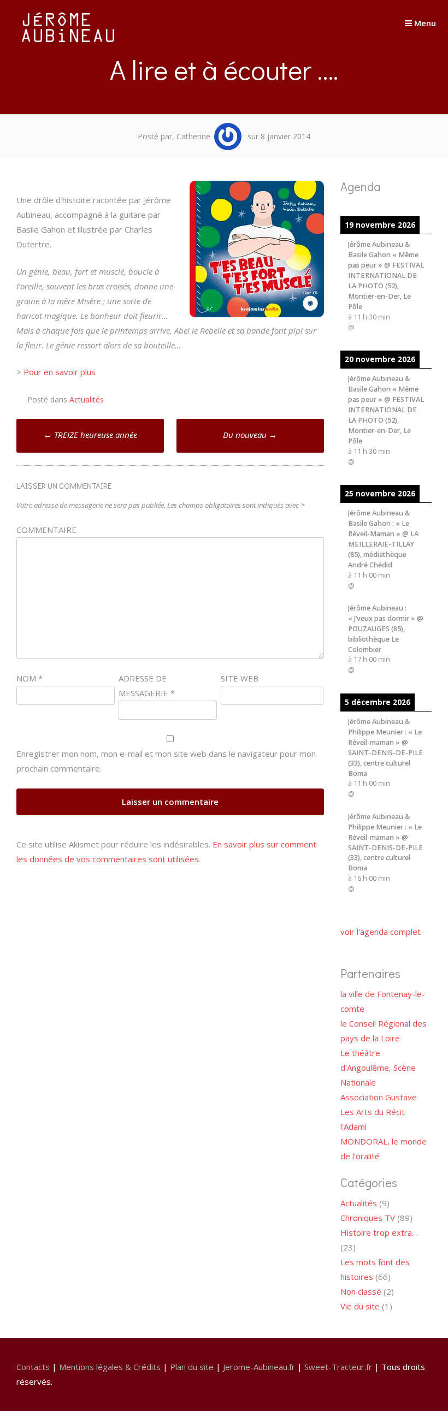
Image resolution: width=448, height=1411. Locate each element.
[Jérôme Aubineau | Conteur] (68, 42)
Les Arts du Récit (372, 1111)
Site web (239, 678)
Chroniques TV (367, 1217)
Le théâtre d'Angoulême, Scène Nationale (378, 1067)
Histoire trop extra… (379, 1232)
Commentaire (46, 529)
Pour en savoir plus (59, 371)
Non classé (360, 1291)
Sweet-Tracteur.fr (338, 1366)
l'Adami (353, 1126)
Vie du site (360, 1306)
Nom (29, 678)
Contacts (33, 1366)
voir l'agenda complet (380, 931)
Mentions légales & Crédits (110, 1366)
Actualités (86, 399)
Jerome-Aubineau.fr (259, 1366)
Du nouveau (250, 434)
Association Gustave (378, 1097)
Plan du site (192, 1366)
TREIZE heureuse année (90, 434)
